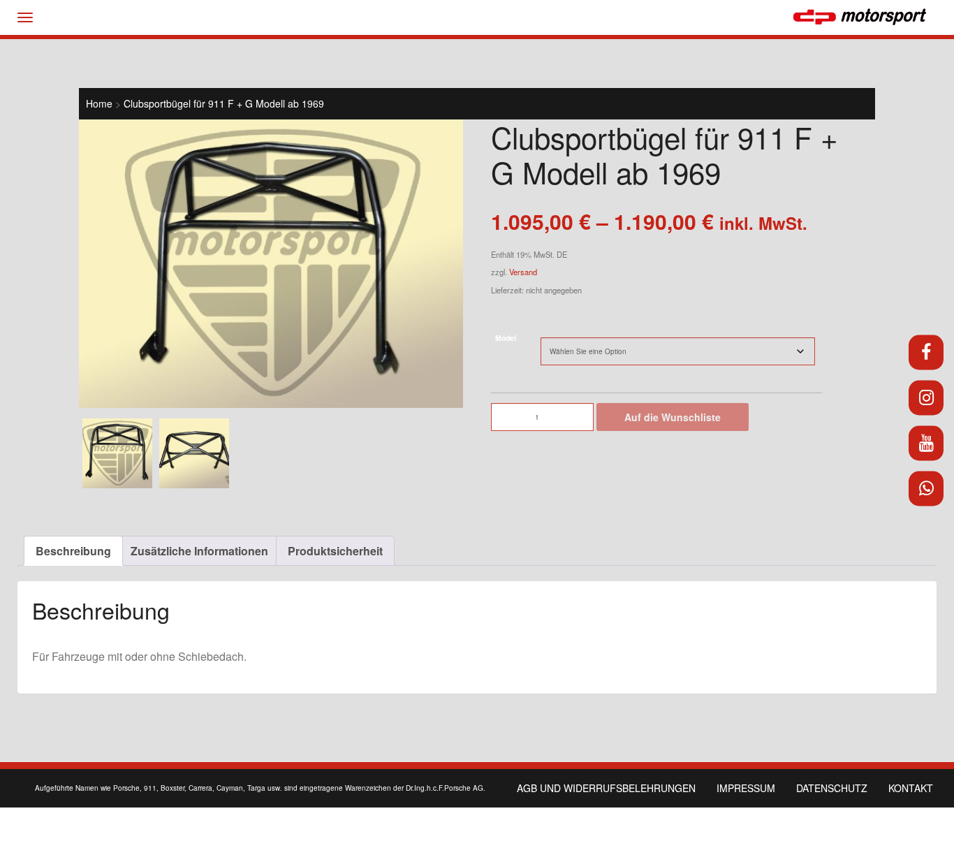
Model (505, 337)
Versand (523, 271)
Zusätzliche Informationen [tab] (199, 551)
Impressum (746, 788)
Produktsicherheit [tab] (335, 551)
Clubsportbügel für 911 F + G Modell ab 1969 (224, 103)
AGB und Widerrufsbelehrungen (606, 788)
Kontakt (910, 788)
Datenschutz (831, 788)
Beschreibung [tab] (73, 551)
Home (99, 103)
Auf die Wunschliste (672, 417)
